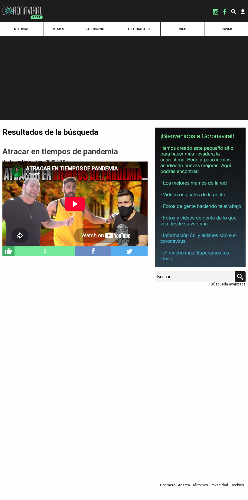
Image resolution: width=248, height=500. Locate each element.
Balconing (94, 29)
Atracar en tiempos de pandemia (60, 151)
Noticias (22, 29)
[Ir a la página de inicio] (22, 6)
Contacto (167, 485)
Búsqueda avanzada (228, 284)
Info (182, 29)
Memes (58, 29)
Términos (200, 485)
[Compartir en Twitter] (129, 251)
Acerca (184, 485)
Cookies (237, 485)
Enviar (226, 29)
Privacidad (219, 485)
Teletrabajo (138, 29)
